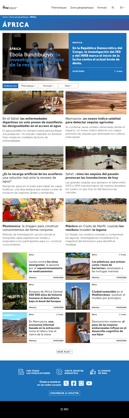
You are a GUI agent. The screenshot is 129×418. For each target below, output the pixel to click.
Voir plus (63, 352)
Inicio (5, 17)
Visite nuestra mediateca (74, 372)
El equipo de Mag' (104, 372)
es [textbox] (121, 7)
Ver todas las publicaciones (38, 372)
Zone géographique (81, 7)
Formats (102, 7)
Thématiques (59, 7)
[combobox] (122, 7)
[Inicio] (10, 7)
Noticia (78, 42)
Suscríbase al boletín (64, 393)
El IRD (64, 409)
